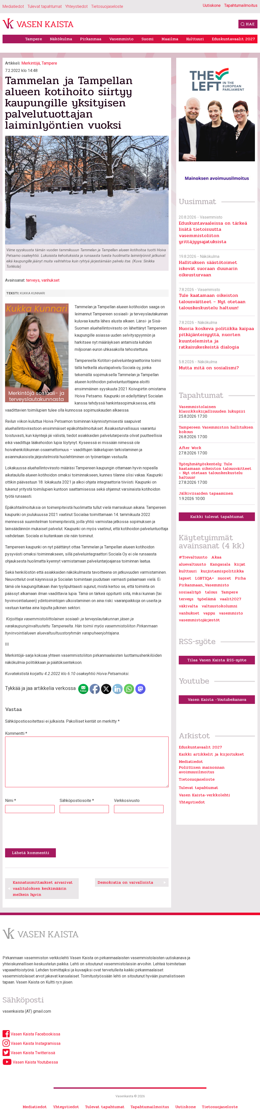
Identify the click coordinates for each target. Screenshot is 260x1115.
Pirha (240, 578)
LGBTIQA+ (204, 578)
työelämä (206, 599)
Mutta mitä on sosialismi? (209, 367)
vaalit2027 (230, 599)
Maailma (169, 39)
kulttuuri (188, 571)
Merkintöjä (30, 63)
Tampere (33, 39)
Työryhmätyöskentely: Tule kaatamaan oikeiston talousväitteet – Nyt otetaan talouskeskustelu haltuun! (215, 470)
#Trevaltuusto (193, 557)
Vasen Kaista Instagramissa (35, 1043)
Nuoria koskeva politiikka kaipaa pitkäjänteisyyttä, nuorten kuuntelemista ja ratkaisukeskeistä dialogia (216, 338)
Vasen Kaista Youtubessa (35, 1062)
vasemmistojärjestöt (199, 620)
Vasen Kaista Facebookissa (35, 1034)
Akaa (216, 557)
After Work (190, 448)
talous (211, 592)
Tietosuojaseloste (107, 6)
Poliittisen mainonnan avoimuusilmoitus (201, 769)
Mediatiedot (13, 6)
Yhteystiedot (76, 6)
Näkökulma (61, 39)
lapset (185, 578)
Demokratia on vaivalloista (125, 882)
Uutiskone (212, 5)
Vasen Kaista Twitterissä (32, 1052)
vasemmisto (231, 613)
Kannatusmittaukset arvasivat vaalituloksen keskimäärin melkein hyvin (43, 888)
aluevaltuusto (192, 564)
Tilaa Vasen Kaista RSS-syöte (216, 660)
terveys (33, 280)
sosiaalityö (190, 592)
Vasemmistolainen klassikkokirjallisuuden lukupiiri (212, 409)
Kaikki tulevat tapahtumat (217, 516)
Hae (250, 24)
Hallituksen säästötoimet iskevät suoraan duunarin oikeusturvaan (208, 268)
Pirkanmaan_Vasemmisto (204, 585)
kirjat (239, 564)
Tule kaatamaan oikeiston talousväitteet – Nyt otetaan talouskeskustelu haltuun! (212, 301)
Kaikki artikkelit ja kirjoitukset (211, 754)
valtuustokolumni (219, 606)
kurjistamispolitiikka (222, 571)
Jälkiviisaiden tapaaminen (206, 493)
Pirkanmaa (90, 39)
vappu (209, 613)
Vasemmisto (121, 39)
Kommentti (16, 733)
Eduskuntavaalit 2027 (233, 39)
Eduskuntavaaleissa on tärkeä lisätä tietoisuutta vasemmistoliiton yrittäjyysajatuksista (213, 232)
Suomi (147, 39)
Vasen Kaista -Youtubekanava (217, 699)
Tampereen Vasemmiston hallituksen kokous (216, 429)
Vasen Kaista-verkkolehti (204, 795)
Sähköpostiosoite (77, 800)
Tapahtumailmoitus (240, 5)
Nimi (10, 800)
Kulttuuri (195, 39)
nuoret (224, 578)
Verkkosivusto (127, 800)
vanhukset (50, 280)
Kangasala (220, 564)
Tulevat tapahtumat (44, 6)
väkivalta (188, 606)
